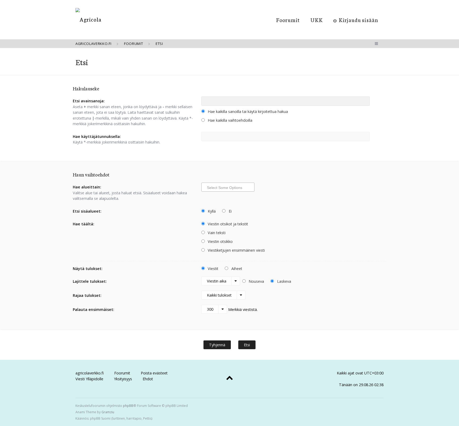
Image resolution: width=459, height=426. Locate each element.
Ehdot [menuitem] (148, 378)
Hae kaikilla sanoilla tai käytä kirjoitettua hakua (247, 111)
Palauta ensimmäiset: (93, 309)
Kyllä (211, 211)
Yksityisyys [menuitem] (123, 378)
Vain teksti (216, 232)
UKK (317, 19)
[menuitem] (356, 19)
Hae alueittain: (87, 186)
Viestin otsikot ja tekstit (227, 223)
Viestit (212, 268)
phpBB (128, 405)
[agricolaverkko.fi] (88, 19)
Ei (230, 211)
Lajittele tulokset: (90, 281)
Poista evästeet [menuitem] (154, 373)
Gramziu (107, 412)
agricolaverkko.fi (89, 373)
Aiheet (236, 268)
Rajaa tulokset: (87, 295)
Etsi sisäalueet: (87, 211)
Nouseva (256, 281)
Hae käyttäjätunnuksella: (97, 136)
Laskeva (283, 281)
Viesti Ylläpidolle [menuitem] (89, 378)
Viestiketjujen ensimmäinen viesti (236, 250)
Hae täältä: (83, 223)
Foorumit (288, 19)
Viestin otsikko (220, 241)
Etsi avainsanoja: (89, 100)
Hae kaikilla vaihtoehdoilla (229, 120)
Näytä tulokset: (88, 268)
